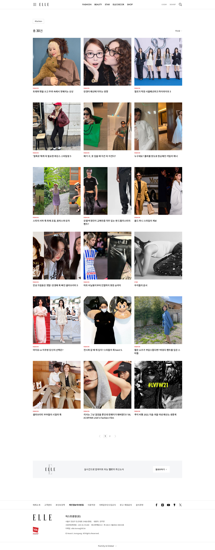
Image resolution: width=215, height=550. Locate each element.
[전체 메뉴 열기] (34, 4)
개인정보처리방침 (76, 504)
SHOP (130, 4)
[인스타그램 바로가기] (162, 505)
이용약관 (91, 504)
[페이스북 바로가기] (156, 505)
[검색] (180, 4)
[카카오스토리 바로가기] (174, 505)
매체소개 (36, 504)
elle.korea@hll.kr (78, 528)
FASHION (86, 4)
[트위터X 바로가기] (180, 505)
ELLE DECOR (118, 4)
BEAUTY (98, 4)
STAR (107, 4)
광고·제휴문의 (126, 504)
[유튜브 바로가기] (168, 505)
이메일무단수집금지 (107, 504)
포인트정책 (60, 504)
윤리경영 (139, 504)
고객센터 (48, 504)
